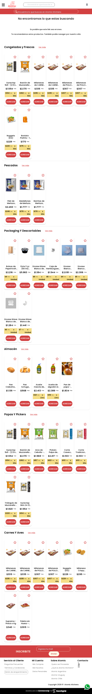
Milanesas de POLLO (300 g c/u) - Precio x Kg (81, 84)
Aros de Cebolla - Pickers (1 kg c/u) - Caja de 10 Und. (39, 451)
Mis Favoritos (38, 668)
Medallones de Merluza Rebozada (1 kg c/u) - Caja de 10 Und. (25, 202)
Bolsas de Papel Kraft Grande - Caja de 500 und (11, 267)
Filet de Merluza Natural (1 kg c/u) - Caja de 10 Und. (11, 202)
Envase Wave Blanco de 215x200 (25, 320)
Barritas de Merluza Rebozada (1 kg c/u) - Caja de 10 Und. (39, 202)
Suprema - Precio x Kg (11, 622)
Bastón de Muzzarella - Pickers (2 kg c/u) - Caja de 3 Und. (25, 84)
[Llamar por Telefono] (83, 663)
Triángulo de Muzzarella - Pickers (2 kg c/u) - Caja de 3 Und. (11, 504)
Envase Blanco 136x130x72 (81, 267)
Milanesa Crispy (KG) (81, 569)
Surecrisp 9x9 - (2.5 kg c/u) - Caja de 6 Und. (11, 84)
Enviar (54, 653)
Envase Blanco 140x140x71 (67, 267)
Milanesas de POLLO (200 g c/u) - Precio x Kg (67, 84)
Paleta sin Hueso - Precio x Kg (25, 622)
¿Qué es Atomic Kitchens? (62, 668)
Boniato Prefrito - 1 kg (25, 137)
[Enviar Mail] (83, 665)
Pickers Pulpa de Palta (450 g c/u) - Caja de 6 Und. (53, 451)
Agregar (10, 101)
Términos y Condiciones (14, 668)
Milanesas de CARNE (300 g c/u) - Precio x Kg (53, 84)
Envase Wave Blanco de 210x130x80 (39, 267)
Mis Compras (38, 664)
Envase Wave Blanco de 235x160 (10, 320)
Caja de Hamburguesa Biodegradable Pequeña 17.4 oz (53, 267)
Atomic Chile (56, 678)
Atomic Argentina (58, 671)
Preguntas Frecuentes (13, 664)
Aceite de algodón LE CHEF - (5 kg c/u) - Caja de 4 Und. (53, 385)
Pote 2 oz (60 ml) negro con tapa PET (25, 267)
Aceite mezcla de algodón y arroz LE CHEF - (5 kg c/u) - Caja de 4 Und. (39, 385)
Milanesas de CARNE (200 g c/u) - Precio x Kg (39, 84)
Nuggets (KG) (11, 137)
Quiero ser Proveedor (60, 664)
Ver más (42, 47)
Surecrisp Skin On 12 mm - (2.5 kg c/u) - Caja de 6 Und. (25, 504)
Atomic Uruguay (58, 675)
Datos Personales (40, 671)
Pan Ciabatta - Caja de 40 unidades (11, 385)
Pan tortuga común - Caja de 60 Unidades (25, 385)
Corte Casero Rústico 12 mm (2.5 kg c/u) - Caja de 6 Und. (67, 451)
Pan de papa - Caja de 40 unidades (67, 385)
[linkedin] (83, 667)
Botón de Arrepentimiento (16, 672)
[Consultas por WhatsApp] (87, 686)
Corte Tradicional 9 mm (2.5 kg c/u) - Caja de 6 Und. (81, 451)
